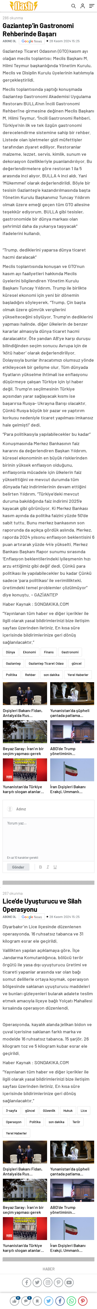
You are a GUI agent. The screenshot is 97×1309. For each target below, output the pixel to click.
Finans (49, 652)
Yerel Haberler (78, 675)
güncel (76, 663)
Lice (84, 1110)
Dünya (10, 652)
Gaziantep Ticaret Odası (46, 663)
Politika (11, 675)
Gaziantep (13, 663)
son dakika (51, 675)
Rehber (30, 675)
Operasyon (13, 1122)
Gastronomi (70, 652)
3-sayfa (11, 1110)
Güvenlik (49, 1110)
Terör (76, 1122)
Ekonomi (29, 652)
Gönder (18, 867)
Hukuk (68, 1110)
